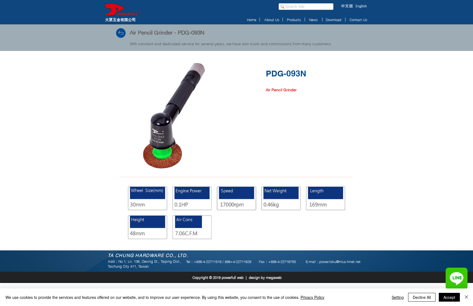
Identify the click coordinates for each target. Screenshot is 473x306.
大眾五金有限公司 (120, 19)
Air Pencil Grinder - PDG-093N (167, 32)
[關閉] (466, 297)
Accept (449, 297)
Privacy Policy (312, 297)
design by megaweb (265, 277)
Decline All (422, 297)
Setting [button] (398, 297)
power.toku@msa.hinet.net (339, 261)
